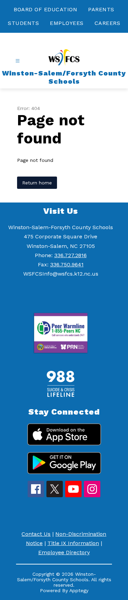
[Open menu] (18, 61)
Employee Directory (64, 552)
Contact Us (36, 534)
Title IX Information (73, 543)
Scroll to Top (97, 557)
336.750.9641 (67, 264)
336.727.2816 (70, 255)
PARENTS (101, 9)
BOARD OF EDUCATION (45, 9)
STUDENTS (23, 23)
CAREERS (107, 23)
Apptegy (78, 590)
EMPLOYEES (67, 23)
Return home (37, 182)
